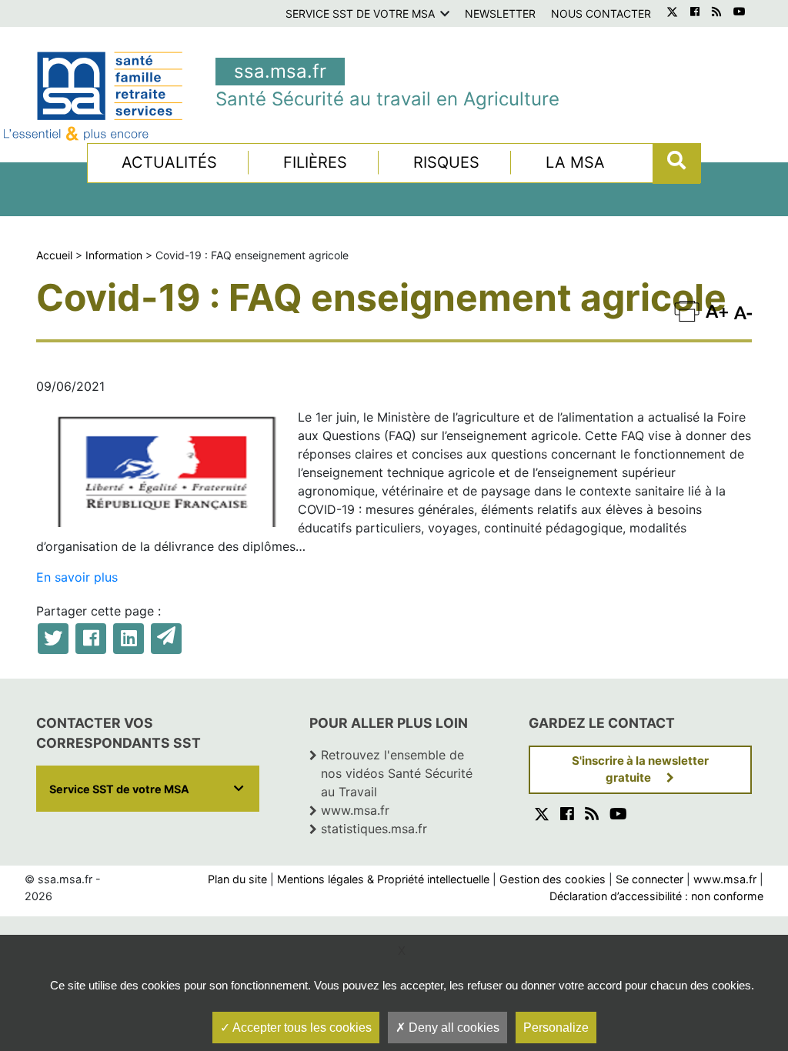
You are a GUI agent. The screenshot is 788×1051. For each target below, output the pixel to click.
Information (113, 255)
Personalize (556, 1027)
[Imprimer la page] (687, 310)
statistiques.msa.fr (374, 828)
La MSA (575, 162)
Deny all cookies (452, 1027)
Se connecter (649, 879)
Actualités (169, 162)
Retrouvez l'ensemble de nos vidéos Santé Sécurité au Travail (396, 773)
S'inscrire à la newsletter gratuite (640, 769)
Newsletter (500, 13)
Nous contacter (601, 13)
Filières (315, 162)
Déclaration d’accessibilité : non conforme (656, 896)
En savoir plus (77, 577)
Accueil (54, 255)
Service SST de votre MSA (360, 13)
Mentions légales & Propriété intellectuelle (383, 879)
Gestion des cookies (552, 879)
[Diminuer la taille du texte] (717, 310)
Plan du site (237, 879)
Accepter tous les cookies (301, 1027)
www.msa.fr (355, 810)
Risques (446, 162)
